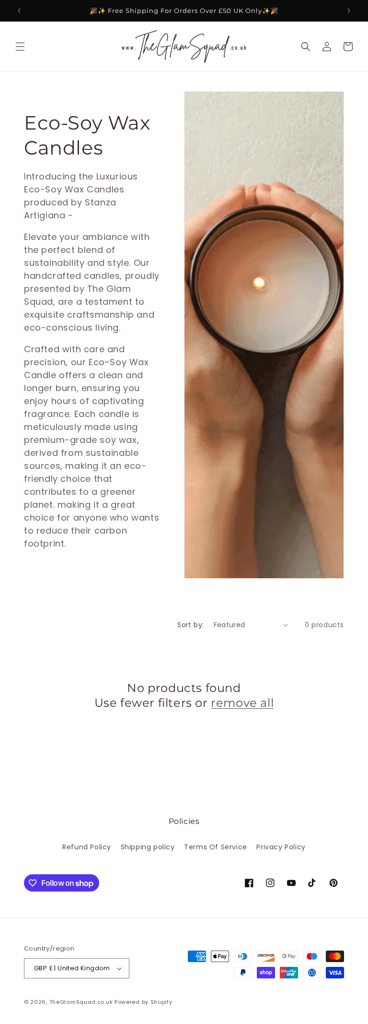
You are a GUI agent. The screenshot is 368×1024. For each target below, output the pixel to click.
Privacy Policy (280, 847)
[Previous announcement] (19, 10)
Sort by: (190, 625)
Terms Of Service (215, 847)
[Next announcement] (348, 10)
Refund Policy (86, 847)
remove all (242, 703)
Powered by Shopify (143, 1002)
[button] (20, 46)
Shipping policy (148, 847)
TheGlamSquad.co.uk (81, 1002)
